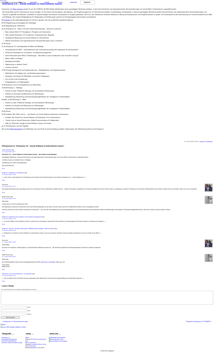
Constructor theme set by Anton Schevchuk (35, 345)
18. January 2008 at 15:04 (9, 198)
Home (6, 2)
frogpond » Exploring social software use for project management (21, 217)
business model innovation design (12, 342)
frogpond (202, 141)
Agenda (7, 20)
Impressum (73, 2)
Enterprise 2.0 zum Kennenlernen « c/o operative (17, 274)
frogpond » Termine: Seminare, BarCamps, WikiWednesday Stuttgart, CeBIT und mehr (28, 228)
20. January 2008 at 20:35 (9, 230)
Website (29, 314)
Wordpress (34, 347)
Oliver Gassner (18, 9)
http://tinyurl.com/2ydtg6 (48, 262)
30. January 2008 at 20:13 (9, 275)
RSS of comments (30, 342)
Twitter (210, 137)
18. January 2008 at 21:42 (9, 218)
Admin (27, 337)
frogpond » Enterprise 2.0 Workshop (13, 173)
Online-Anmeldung (16, 129)
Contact (46, 2)
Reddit (194, 137)
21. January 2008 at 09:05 (9, 242)
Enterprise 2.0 (6, 337)
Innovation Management (9, 341)
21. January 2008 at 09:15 (9, 256)
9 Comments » (209, 141)
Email (29, 310)
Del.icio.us (199, 137)
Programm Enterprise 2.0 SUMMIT (199, 321)
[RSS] (3, 324)
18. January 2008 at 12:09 (9, 174)
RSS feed (34, 339)
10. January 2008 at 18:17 (9, 151)
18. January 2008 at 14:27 (9, 186)
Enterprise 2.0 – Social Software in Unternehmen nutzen (32, 4)
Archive (60, 2)
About (20, 2)
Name (29, 307)
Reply (3, 168)
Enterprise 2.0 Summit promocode (15, 321)
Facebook (205, 137)
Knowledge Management (9, 339)
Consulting (33, 2)
